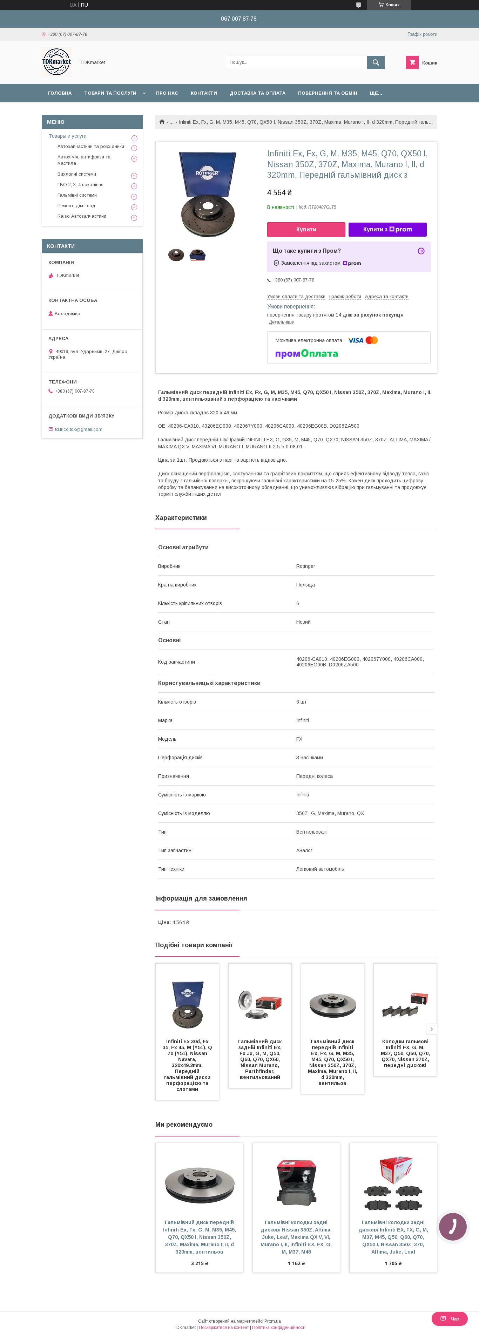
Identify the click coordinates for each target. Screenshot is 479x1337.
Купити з (375, 229)
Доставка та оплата (257, 93)
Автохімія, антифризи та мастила (84, 160)
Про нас (167, 93)
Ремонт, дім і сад (76, 205)
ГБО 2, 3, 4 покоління (80, 184)
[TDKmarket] (57, 75)
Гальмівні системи (77, 195)
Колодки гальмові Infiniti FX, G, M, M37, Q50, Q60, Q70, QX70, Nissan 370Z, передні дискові (406, 1053)
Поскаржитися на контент (224, 1327)
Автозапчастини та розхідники (91, 146)
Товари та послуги (110, 93)
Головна (60, 93)
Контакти (204, 93)
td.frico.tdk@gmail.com (78, 429)
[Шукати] (376, 62)
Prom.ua (272, 1321)
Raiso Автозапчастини (82, 216)
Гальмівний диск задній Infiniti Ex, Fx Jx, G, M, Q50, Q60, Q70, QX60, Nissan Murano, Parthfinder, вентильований (260, 1059)
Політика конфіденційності (278, 1327)
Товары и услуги (68, 136)
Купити (306, 229)
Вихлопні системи (77, 174)
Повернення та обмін (327, 93)
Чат (455, 1319)
